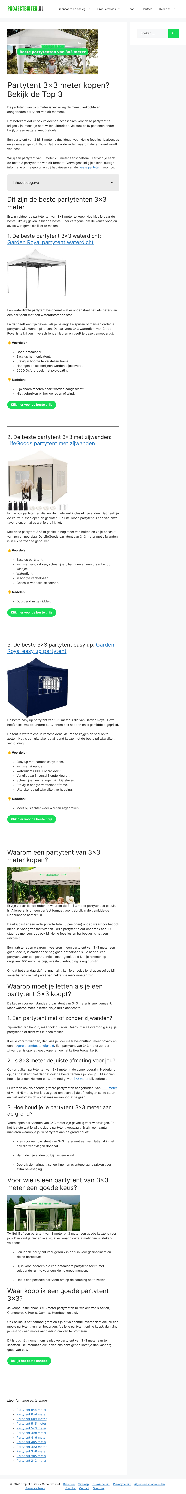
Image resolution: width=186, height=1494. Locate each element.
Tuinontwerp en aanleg (71, 9)
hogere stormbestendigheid (34, 1045)
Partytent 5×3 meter (31, 1428)
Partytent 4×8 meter (31, 1433)
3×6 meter (109, 1088)
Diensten (69, 1484)
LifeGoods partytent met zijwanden (51, 443)
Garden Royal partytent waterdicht (50, 242)
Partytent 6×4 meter (31, 1414)
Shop (131, 9)
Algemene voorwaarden (149, 1484)
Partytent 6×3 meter (31, 1419)
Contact (147, 9)
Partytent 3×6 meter (31, 1451)
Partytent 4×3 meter (31, 1447)
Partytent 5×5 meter (31, 1423)
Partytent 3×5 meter (31, 1456)
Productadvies (106, 9)
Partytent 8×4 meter (31, 1410)
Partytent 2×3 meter (31, 1460)
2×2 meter (80, 1079)
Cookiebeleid (101, 1484)
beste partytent (90, 167)
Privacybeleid (122, 1484)
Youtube (70, 1488)
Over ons (98, 1488)
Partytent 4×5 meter (31, 1442)
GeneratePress (35, 1488)
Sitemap (83, 1484)
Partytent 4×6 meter (31, 1437)
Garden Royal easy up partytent (60, 647)
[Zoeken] (173, 33)
